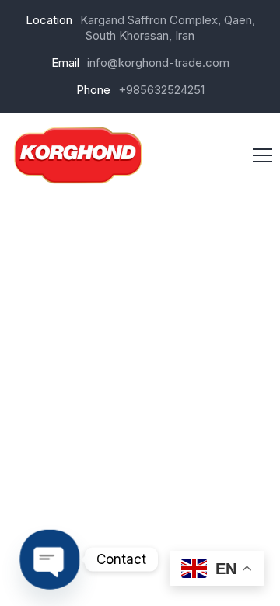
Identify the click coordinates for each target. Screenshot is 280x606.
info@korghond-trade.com (158, 62)
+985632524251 (161, 89)
